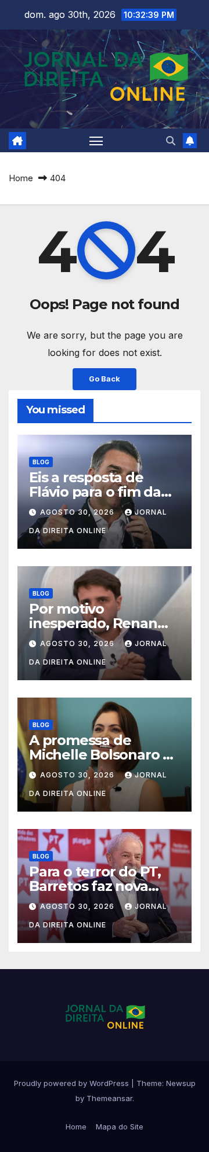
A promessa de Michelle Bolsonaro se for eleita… (103, 754)
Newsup (181, 1083)
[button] (170, 140)
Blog (41, 461)
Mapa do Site (119, 1126)
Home (21, 178)
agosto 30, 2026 (78, 512)
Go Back (104, 379)
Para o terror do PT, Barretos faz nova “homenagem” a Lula (101, 886)
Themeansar (109, 1098)
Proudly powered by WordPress (72, 1083)
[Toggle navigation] (96, 141)
